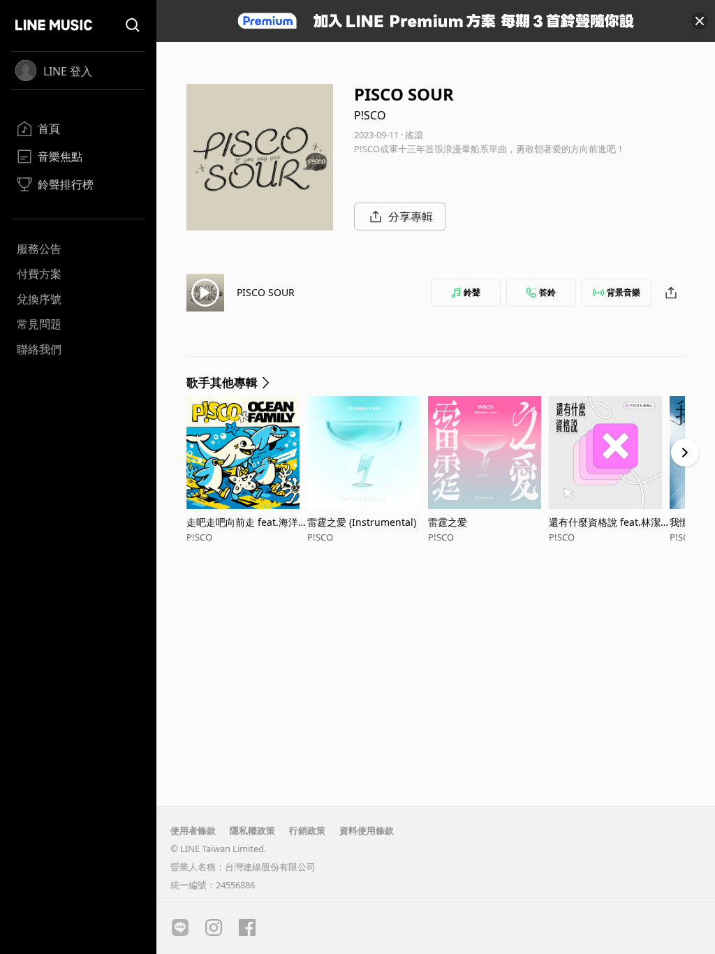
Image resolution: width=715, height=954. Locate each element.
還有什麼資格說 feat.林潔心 (605, 522)
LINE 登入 (67, 71)
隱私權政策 (252, 830)
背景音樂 (623, 292)
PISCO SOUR (266, 292)
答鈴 (547, 292)
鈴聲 (472, 292)
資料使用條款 (366, 830)
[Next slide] (685, 453)
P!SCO (370, 115)
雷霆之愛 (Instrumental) (361, 522)
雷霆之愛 (447, 522)
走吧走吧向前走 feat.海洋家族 (242, 522)
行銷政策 (307, 830)
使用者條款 (193, 830)
